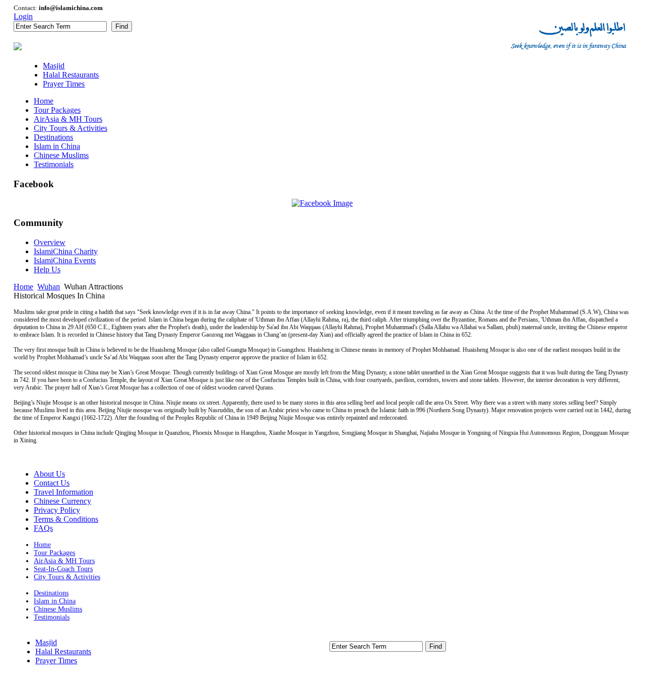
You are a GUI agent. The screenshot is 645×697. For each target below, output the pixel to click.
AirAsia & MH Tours (64, 561)
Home (23, 286)
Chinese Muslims (58, 609)
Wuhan (48, 286)
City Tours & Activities (67, 577)
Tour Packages (54, 553)
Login (23, 16)
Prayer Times (56, 660)
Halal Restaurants (63, 651)
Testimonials (52, 617)
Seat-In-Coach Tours (63, 569)
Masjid (46, 642)
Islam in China (55, 601)
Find (121, 26)
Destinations (51, 593)
